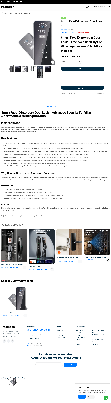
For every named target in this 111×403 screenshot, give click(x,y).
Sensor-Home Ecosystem (80, 343)
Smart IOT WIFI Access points (98, 331)
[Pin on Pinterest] (69, 93)
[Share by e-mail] (74, 93)
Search (90, 6)
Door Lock (79, 335)
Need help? (100, 94)
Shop (34, 7)
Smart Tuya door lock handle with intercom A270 (68, 258)
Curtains (78, 332)
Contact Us (60, 330)
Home (5, 13)
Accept (82, 397)
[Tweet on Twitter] (72, 93)
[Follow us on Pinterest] (12, 341)
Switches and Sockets (98, 339)
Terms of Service (61, 335)
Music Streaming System (80, 338)
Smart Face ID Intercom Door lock (13, 313)
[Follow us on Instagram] (8, 341)
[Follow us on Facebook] (4, 341)
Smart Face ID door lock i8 (37, 266)
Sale (41, 7)
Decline (90, 397)
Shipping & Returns (11, 216)
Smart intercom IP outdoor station (96, 257)
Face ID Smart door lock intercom (12, 264)
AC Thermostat (80, 330)
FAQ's (58, 332)
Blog (49, 7)
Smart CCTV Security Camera (98, 336)
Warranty (26, 216)
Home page (24, 7)
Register (102, 6)
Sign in (97, 6)
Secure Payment (41, 216)
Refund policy (61, 337)
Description (51, 106)
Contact (58, 7)
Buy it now (82, 88)
